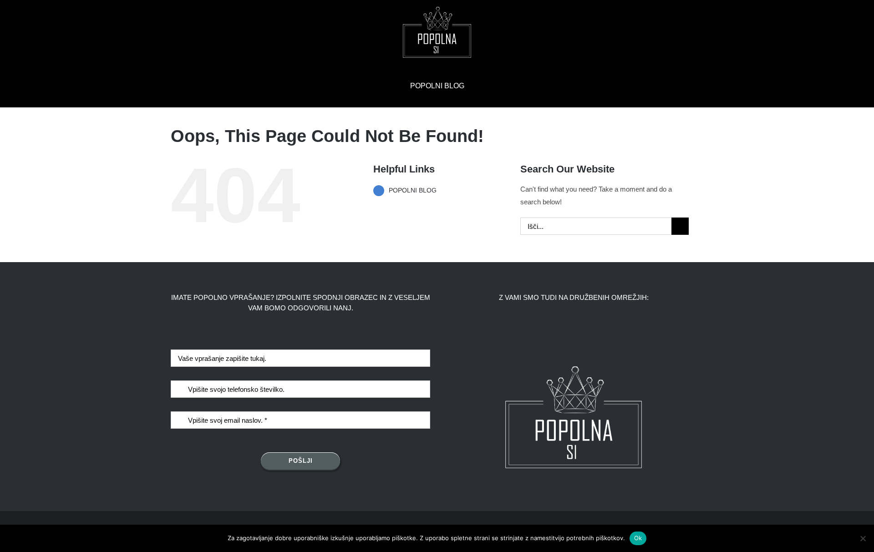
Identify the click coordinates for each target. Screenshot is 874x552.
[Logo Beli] (437, 10)
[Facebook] (566, 331)
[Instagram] (581, 331)
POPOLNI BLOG (413, 190)
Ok (638, 538)
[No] (862, 538)
